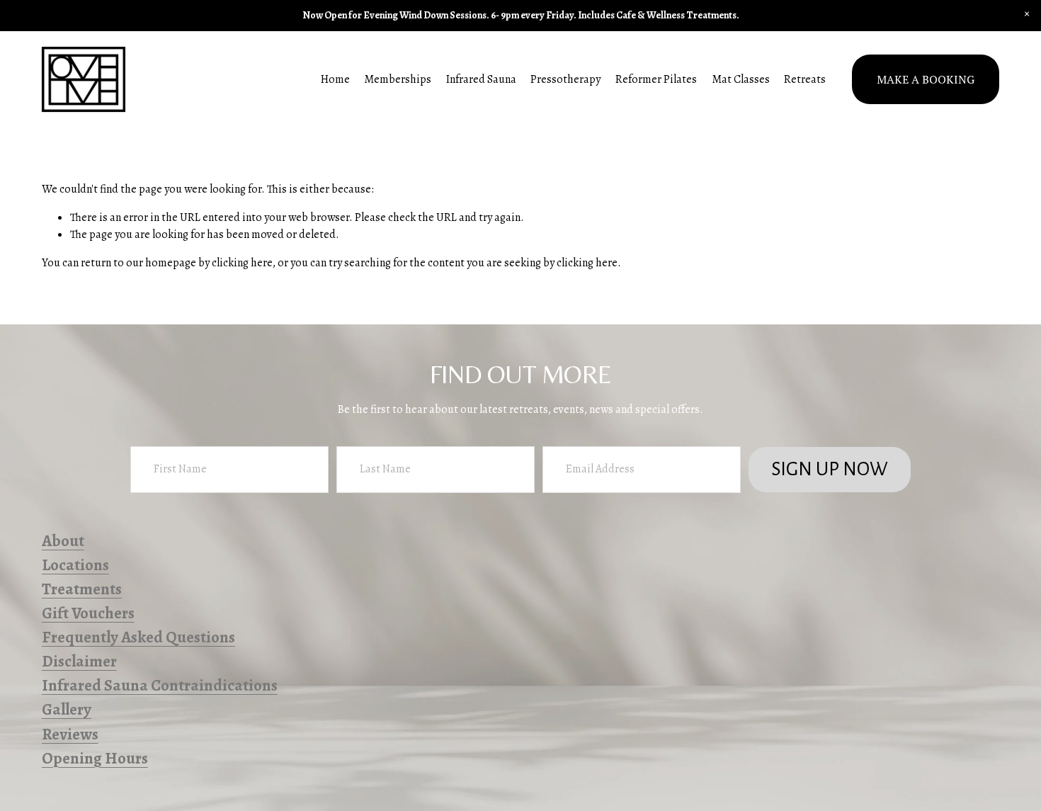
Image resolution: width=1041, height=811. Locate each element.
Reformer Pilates (656, 79)
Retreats (805, 79)
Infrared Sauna (481, 79)
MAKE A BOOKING (925, 79)
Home (335, 79)
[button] (1027, 14)
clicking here (242, 263)
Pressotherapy (565, 79)
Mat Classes (741, 79)
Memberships (397, 79)
